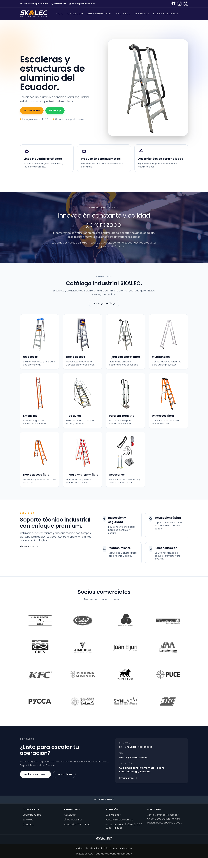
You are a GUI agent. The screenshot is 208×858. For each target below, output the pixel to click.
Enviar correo (128, 778)
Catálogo (75, 13)
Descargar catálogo (104, 303)
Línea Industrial (73, 819)
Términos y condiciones (118, 848)
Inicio (59, 13)
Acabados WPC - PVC (77, 824)
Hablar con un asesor (35, 774)
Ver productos (32, 110)
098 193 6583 (113, 814)
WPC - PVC (123, 13)
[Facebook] (173, 3)
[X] (185, 3)
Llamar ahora (64, 774)
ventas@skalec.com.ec (83, 3)
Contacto (28, 824)
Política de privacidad (89, 848)
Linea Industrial (99, 13)
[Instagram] (179, 3)
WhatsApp (55, 110)
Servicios (141, 13)
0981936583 (60, 3)
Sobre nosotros (165, 13)
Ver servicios (29, 546)
